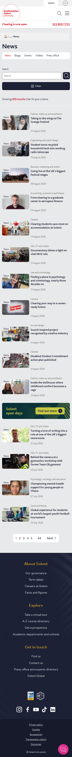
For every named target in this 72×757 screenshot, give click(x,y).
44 (39, 538)
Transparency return (36, 739)
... (10, 36)
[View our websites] (65, 3)
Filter (38, 86)
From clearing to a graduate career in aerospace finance (47, 199)
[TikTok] (44, 711)
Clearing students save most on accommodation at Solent (49, 225)
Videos (39, 55)
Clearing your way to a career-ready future (48, 305)
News (8, 55)
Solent (51, 3)
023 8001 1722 (61, 24)
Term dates (36, 579)
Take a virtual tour (36, 614)
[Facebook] (27, 711)
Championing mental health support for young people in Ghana (47, 487)
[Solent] (11, 13)
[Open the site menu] (67, 13)
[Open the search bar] (59, 13)
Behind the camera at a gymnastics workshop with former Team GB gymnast (46, 460)
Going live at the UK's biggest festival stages (48, 172)
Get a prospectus (36, 627)
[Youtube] (36, 711)
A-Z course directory (36, 621)
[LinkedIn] (53, 711)
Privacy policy (36, 724)
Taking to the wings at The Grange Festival (46, 120)
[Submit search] (66, 75)
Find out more (47, 411)
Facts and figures (36, 592)
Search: (5, 69)
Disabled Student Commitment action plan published (49, 357)
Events (28, 55)
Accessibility (36, 734)
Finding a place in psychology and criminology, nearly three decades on (48, 280)
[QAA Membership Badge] (40, 696)
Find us (36, 656)
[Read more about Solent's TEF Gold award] (31, 696)
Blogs (18, 55)
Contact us (36, 662)
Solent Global (36, 675)
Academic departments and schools (36, 634)
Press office (53, 55)
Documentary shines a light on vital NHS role (49, 252)
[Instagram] (19, 711)
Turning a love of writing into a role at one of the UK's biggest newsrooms (49, 434)
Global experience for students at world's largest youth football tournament (50, 513)
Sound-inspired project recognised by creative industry (49, 331)
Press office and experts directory (36, 669)
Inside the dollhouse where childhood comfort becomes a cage (48, 386)
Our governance (36, 573)
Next (50, 538)
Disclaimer (36, 744)
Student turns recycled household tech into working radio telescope (48, 148)
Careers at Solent (36, 586)
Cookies (36, 729)
